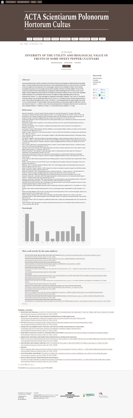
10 (28, 364)
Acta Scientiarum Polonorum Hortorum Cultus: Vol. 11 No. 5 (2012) (40, 283)
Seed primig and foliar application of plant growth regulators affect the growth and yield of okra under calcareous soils (53, 318)
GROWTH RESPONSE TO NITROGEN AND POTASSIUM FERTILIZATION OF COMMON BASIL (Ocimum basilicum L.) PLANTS (52, 263)
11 (29, 364)
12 (31, 364)
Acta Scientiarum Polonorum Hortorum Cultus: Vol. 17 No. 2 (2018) (40, 289)
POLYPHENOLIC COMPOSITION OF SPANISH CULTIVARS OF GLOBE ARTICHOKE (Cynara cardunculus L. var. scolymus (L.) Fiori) (54, 287)
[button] (96, 90)
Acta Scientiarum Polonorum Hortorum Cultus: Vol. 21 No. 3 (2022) (39, 341)
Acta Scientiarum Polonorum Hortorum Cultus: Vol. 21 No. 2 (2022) (40, 256)
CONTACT (94, 39)
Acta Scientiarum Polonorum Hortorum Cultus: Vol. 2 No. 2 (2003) (39, 355)
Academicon (53, 396)
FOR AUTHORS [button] (65, 39)
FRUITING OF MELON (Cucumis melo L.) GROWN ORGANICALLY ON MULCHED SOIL (66, 258)
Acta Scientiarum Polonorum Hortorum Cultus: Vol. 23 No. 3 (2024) (39, 324)
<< (18, 364)
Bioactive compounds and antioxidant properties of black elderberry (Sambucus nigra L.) (81, 255)
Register (33, 2)
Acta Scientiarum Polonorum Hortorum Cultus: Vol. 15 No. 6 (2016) (40, 297)
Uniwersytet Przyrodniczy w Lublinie (50, 395)
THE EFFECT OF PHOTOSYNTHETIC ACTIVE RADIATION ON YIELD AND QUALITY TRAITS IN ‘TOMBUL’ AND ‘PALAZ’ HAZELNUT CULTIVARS (76, 312)
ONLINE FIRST (37, 39)
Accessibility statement (23, 2)
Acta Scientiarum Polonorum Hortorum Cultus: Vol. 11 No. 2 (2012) (40, 265)
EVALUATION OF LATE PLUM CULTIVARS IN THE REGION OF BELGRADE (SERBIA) (86, 332)
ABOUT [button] (74, 39)
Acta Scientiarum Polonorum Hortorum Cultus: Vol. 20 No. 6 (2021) (39, 330)
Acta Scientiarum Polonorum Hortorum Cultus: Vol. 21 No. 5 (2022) (39, 361)
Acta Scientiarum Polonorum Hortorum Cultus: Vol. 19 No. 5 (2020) (39, 314)
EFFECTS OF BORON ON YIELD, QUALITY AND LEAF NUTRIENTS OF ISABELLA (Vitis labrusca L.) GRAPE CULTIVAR (77, 343)
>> (27, 303)
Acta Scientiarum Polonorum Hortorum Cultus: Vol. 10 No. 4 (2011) (40, 294)
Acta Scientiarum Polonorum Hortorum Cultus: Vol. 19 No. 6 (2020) (40, 272)
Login (39, 2)
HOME (29, 39)
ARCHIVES (55, 39)
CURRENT (47, 39)
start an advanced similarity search (35, 368)
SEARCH (102, 39)
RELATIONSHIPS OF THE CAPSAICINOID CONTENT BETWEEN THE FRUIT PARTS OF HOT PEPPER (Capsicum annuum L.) (52, 301)
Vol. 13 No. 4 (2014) (34, 43)
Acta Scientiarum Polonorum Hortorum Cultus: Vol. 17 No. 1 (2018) (39, 345)
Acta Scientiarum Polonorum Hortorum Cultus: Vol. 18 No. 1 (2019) (39, 334)
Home (21, 43)
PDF (66, 66)
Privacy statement (11, 2)
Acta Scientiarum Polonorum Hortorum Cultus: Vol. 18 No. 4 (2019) (39, 320)
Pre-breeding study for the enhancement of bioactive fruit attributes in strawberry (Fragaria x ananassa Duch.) (51, 328)
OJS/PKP (46, 398)
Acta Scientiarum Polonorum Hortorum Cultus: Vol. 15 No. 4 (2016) (95, 301)
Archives (26, 43)
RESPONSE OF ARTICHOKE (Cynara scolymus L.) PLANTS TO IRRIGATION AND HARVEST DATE (82, 296)
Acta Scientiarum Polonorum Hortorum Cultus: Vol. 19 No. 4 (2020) (40, 260)
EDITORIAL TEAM (84, 39)
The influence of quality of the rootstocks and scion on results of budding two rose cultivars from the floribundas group (74, 353)
